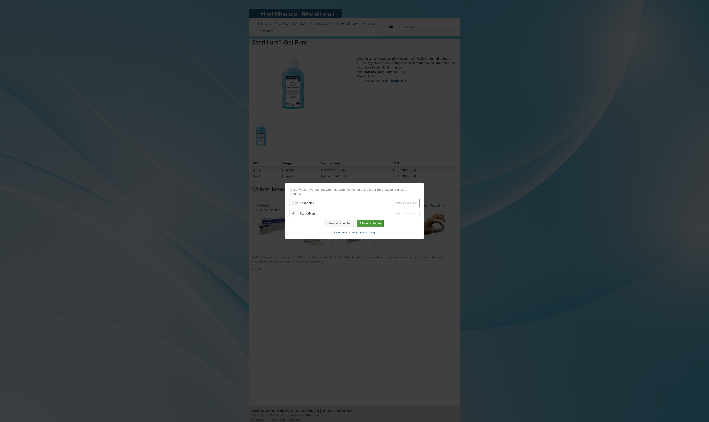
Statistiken (307, 213)
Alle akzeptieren (370, 223)
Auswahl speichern (340, 223)
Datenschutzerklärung (362, 232)
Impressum (340, 232)
